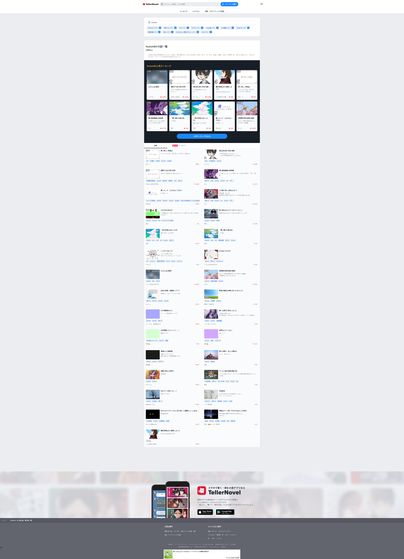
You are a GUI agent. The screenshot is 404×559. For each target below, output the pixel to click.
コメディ (219, 538)
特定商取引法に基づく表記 (221, 544)
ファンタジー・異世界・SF (215, 535)
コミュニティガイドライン (195, 544)
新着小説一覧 (168, 531)
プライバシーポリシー (214, 546)
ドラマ (213, 538)
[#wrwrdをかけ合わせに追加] (160, 27)
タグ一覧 (176, 531)
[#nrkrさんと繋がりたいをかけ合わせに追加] (198, 32)
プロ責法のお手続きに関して (200, 546)
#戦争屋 (152, 32)
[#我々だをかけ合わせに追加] (175, 27)
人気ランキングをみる (202, 136)
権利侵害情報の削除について (185, 546)
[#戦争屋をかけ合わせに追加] (159, 32)
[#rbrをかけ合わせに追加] (211, 32)
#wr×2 (196, 28)
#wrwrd (153, 28)
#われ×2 (241, 28)
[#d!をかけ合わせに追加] (188, 27)
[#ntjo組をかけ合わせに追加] (217, 27)
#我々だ (168, 28)
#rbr (205, 32)
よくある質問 (232, 544)
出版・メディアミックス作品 (172, 535)
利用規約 (170, 544)
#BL (166, 32)
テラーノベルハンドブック (180, 544)
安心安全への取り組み (208, 544)
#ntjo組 (210, 28)
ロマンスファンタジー (224, 531)
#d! (182, 28)
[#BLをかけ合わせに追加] (172, 32)
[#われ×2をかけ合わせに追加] (248, 27)
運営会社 (223, 546)
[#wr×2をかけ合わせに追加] (202, 27)
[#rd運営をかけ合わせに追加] (233, 27)
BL (208, 538)
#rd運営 (225, 28)
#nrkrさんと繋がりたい (185, 32)
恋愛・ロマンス (212, 531)
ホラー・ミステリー (230, 535)
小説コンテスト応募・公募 (188, 531)
